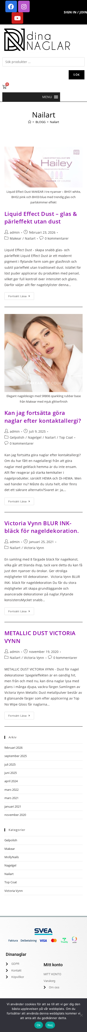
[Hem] (29, 122)
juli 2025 (10, 764)
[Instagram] (24, 6)
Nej (50, 1025)
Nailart (54, 122)
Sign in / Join (75, 12)
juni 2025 (10, 773)
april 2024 (11, 781)
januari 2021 (12, 806)
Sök (76, 75)
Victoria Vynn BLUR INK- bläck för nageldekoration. (41, 527)
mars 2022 (11, 790)
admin (15, 232)
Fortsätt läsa (21, 295)
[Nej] (81, 1015)
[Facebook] (11, 6)
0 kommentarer (57, 238)
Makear (15, 238)
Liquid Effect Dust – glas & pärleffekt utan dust (40, 217)
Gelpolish (17, 437)
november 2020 (15, 815)
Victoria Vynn (34, 548)
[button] (47, 97)
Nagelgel (35, 437)
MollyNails (11, 857)
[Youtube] (17, 18)
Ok (39, 1025)
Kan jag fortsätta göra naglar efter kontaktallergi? (42, 416)
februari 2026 (13, 747)
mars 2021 (11, 798)
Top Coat (66, 437)
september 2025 (15, 756)
